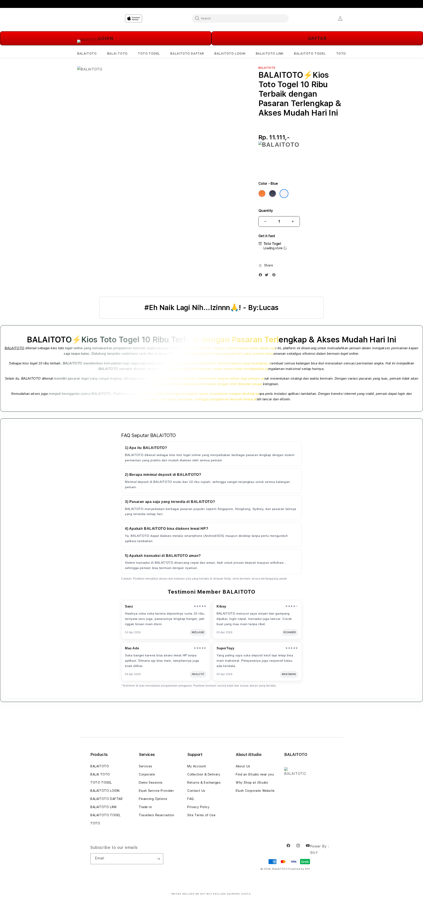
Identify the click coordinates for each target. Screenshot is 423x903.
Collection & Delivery (204, 774)
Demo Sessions (151, 782)
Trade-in (145, 807)
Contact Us (196, 790)
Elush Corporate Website (255, 790)
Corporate (147, 774)
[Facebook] (261, 276)
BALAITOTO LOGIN (105, 790)
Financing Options (153, 799)
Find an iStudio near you (255, 774)
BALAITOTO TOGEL (105, 815)
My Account (196, 766)
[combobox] (240, 18)
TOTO (95, 823)
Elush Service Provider (156, 790)
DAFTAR (317, 38)
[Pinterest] (275, 276)
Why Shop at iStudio (252, 782)
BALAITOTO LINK (103, 807)
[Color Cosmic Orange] (261, 193)
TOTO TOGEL (101, 782)
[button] (86, 53)
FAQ (190, 799)
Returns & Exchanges (204, 782)
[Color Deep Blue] (272, 193)
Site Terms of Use (201, 815)
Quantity (265, 211)
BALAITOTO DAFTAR (106, 799)
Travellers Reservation (156, 815)
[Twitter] (268, 276)
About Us (243, 766)
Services (145, 766)
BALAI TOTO (100, 774)
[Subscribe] (158, 858)
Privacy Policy (198, 807)
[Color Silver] (284, 193)
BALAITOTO (14, 348)
